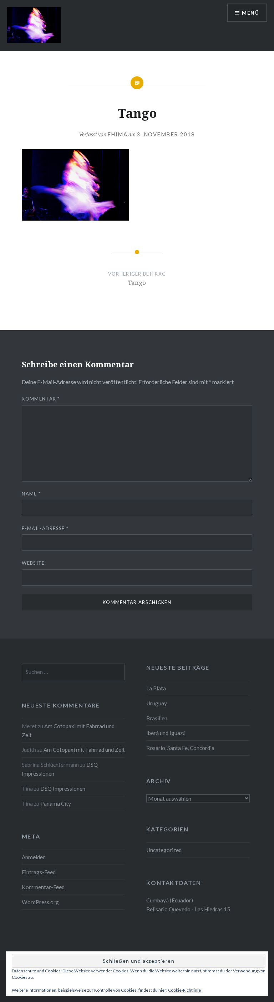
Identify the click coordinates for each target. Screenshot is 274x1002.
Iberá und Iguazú (166, 733)
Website (33, 563)
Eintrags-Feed (39, 872)
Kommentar (41, 399)
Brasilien (156, 718)
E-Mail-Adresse (45, 528)
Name (31, 494)
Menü (250, 13)
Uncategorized (164, 850)
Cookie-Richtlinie (184, 990)
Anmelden (34, 857)
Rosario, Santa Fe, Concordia (180, 748)
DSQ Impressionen (62, 788)
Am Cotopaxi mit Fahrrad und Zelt (84, 749)
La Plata (156, 688)
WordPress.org (40, 902)
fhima (117, 134)
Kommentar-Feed (43, 887)
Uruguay (156, 703)
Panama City (55, 803)
